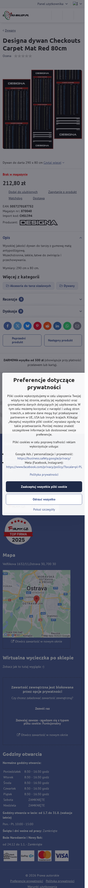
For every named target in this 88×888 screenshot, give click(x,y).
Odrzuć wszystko (44, 499)
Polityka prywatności (44, 474)
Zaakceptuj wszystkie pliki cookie (44, 487)
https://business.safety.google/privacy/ (44, 458)
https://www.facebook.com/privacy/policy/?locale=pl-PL (44, 467)
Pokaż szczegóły (44, 509)
